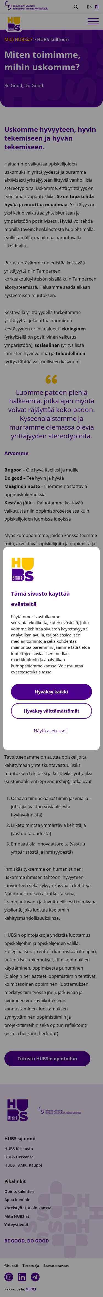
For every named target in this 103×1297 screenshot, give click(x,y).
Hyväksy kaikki (51, 692)
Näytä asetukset (50, 731)
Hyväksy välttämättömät (51, 711)
